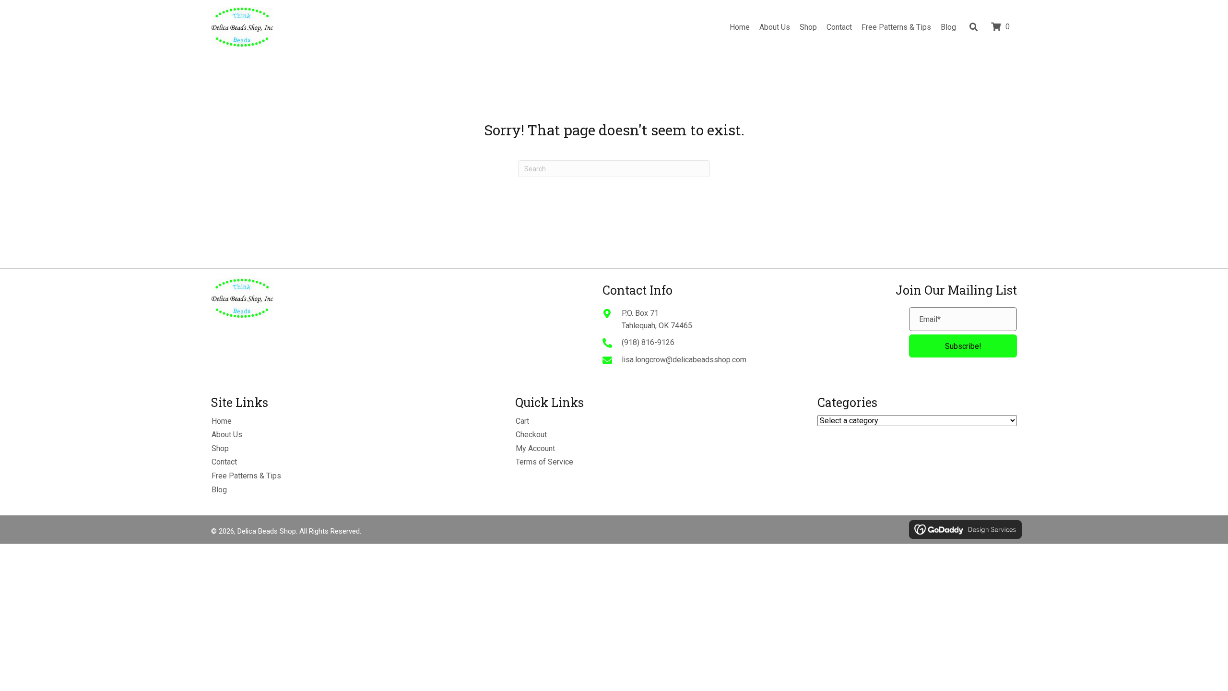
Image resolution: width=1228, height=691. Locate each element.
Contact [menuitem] (224, 461)
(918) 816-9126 (648, 342)
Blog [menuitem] (219, 489)
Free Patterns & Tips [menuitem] (246, 475)
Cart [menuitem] (522, 421)
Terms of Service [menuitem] (544, 461)
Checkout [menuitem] (531, 434)
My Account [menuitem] (535, 448)
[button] (963, 345)
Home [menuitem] (222, 421)
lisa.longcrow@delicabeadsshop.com (684, 359)
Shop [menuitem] (220, 448)
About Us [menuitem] (227, 434)
